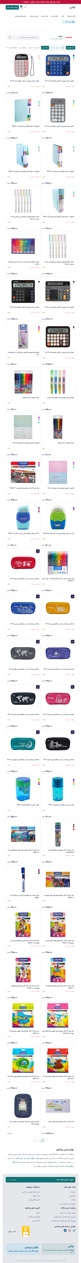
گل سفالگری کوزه (34, 1200)
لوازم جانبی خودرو (20, 16)
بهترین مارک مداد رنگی (67, 1213)
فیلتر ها (69, 48)
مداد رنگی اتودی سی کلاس (31, 1192)
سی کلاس (18, 1158)
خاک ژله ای (36, 1221)
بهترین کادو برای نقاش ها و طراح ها (63, 1221)
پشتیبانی (72, 1196)
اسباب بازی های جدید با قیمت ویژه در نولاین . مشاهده (42, 2)
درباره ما (72, 1192)
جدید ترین (45, 48)
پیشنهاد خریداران (13, 48)
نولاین (72, 7)
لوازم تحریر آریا (29, 1158)
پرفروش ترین (22, 48)
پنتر (37, 1158)
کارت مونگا (36, 1196)
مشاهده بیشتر (13, 1180)
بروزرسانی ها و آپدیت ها (67, 1204)
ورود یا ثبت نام (12, 7)
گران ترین (30, 48)
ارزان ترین (37, 48)
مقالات (73, 1200)
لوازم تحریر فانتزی (34, 1217)
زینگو (38, 1213)
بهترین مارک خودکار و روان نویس (64, 1217)
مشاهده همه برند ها (57, 39)
